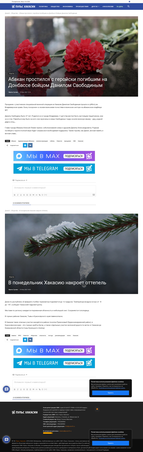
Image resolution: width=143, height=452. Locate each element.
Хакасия (80, 141)
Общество (55, 6)
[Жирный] (14, 195)
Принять (111, 443)
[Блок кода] (36, 195)
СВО (74, 141)
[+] (45, 195)
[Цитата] (33, 195)
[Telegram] (129, 1)
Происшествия (82, 6)
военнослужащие (42, 141)
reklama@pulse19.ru (65, 431)
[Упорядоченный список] (27, 195)
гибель (52, 141)
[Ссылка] (39, 195)
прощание (67, 141)
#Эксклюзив (108, 6)
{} (42, 195)
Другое (94, 6)
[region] (114, 439)
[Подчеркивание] (20, 195)
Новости (59, 141)
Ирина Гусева (13, 92)
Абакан (13, 141)
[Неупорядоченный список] (30, 195)
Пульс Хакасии (21, 441)
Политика (43, 6)
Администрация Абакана (26, 141)
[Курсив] (17, 195)
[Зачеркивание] (24, 195)
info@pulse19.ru (70, 426)
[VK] (30, 145)
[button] (128, 7)
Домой (7, 13)
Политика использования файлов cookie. (112, 438)
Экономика (68, 6)
